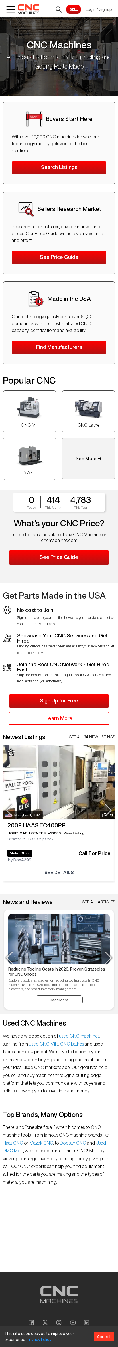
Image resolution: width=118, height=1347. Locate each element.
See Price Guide (59, 256)
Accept (104, 1337)
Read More (59, 1000)
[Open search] (58, 9)
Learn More (58, 718)
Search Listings (59, 167)
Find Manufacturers (59, 346)
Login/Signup (99, 9)
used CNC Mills (43, 1044)
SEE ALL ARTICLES (98, 902)
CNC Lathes (72, 1044)
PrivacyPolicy (39, 1340)
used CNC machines (78, 1036)
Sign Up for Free (59, 700)
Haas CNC (13, 1143)
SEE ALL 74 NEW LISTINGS (92, 737)
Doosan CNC (73, 1143)
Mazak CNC (41, 1143)
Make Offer (20, 853)
